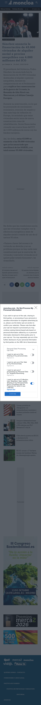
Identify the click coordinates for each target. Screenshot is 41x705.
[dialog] (20, 352)
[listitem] (20, 349)
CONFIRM (12, 394)
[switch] (32, 355)
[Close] (36, 308)
